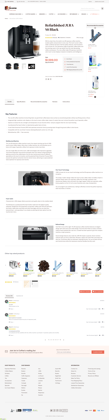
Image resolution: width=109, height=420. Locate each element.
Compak (23, 383)
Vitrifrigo (57, 383)
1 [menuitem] (48, 339)
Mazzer (40, 385)
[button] (95, 97)
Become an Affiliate (93, 376)
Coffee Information (76, 388)
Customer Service (76, 376)
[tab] (9, 296)
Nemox (40, 390)
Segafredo (58, 376)
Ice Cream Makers (10, 388)
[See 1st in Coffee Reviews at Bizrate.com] (27, 410)
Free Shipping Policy (76, 380)
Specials (95, 14)
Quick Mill (58, 368)
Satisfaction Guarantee (77, 385)
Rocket (57, 373)
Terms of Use (91, 371)
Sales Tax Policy (75, 378)
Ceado (23, 380)
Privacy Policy (92, 373)
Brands (84, 14)
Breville (23, 373)
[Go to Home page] (11, 8)
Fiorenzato (24, 392)
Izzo (39, 368)
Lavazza (40, 380)
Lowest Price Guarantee (77, 383)
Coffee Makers (30, 14)
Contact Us (74, 368)
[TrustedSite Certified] (35, 410)
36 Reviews (54, 37)
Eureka (23, 390)
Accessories (62, 14)
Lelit (39, 383)
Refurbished (73, 14)
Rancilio (57, 371)
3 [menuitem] (51, 339)
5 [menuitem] (55, 339)
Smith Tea (58, 378)
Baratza (23, 368)
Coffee (51, 14)
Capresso (24, 378)
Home (6, 18)
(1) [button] (30, 282)
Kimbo (40, 373)
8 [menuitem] (60, 339)
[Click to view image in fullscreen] (24, 42)
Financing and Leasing (94, 368)
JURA (39, 371)
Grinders (42, 14)
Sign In (90, 1)
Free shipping (10, 1)
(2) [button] (30, 283)
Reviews (73, 373)
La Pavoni (40, 376)
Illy (22, 395)
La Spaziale (41, 378)
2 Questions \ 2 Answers (65, 37)
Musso (40, 388)
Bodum (23, 371)
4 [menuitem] (53, 339)
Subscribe (97, 352)
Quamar (40, 395)
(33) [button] (30, 281)
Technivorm (58, 380)
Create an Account (99, 1)
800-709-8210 (22, 1)
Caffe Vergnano (25, 376)
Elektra (23, 388)
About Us (73, 371)
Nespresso (41, 392)
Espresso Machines (15, 14)
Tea (6, 378)
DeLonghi (24, 385)
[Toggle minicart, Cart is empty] (102, 8)
